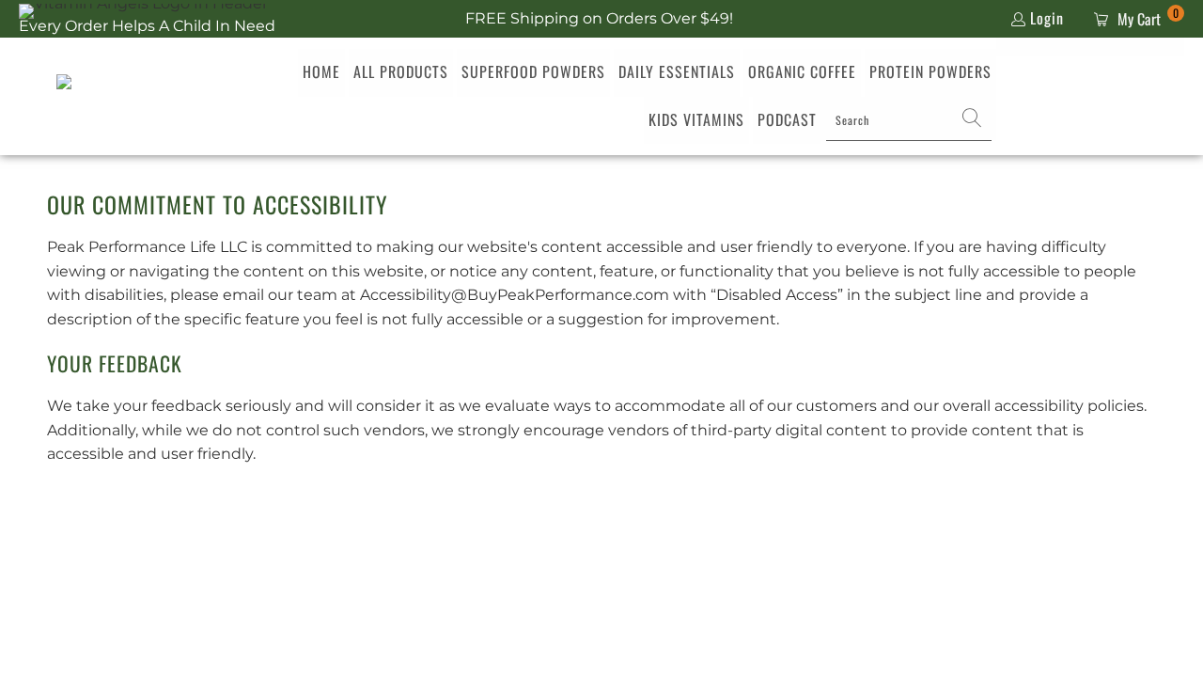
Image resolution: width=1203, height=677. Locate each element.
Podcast (787, 119)
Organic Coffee (802, 71)
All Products (400, 71)
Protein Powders (930, 71)
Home (321, 71)
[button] (972, 120)
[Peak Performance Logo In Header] (106, 97)
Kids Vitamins (696, 119)
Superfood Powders (533, 71)
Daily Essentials (676, 71)
